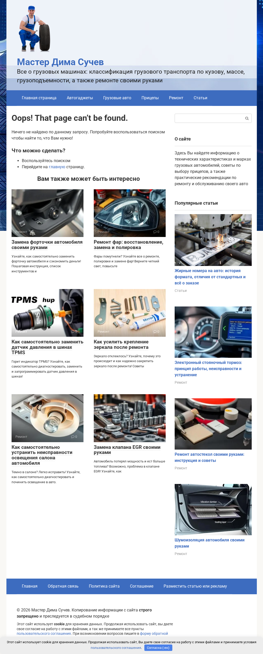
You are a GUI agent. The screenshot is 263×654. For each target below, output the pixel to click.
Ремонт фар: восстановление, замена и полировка (128, 244)
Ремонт (176, 97)
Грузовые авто (117, 97)
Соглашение (141, 586)
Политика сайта (104, 586)
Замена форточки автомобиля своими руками (47, 244)
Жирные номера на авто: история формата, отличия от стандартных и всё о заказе (210, 276)
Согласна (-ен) (158, 648)
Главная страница (39, 97)
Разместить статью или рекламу (195, 586)
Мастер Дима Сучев (60, 62)
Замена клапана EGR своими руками (127, 449)
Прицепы (150, 97)
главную (57, 166)
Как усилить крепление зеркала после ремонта (121, 344)
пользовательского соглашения (44, 633)
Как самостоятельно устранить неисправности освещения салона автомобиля (42, 455)
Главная (29, 586)
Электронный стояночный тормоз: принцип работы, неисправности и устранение (208, 368)
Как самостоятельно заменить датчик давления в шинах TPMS (47, 347)
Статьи (200, 97)
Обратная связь (63, 586)
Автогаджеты (80, 97)
